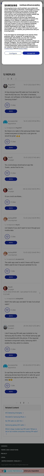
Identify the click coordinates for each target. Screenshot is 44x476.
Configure (13, 53)
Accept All (31, 53)
